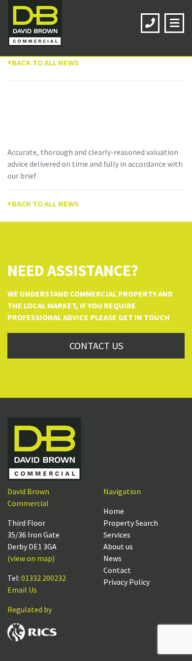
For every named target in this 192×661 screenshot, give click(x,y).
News (112, 558)
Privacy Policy (126, 582)
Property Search (130, 523)
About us (118, 546)
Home (113, 511)
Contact (117, 570)
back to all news (44, 62)
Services (116, 535)
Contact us (96, 345)
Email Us (22, 590)
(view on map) (31, 558)
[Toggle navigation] (174, 23)
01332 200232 (43, 578)
